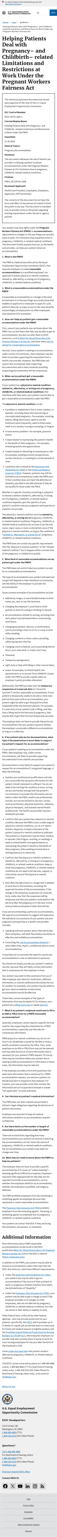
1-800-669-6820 (9, 1432)
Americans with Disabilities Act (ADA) (33, 1274)
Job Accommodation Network (34, 942)
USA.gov (28, 1531)
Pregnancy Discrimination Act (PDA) (23, 1208)
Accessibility (28, 1518)
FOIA (28, 1499)
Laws (14, 22)
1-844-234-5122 (9, 1435)
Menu (53, 12)
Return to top (8, 1386)
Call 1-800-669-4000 (11, 1451)
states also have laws (18, 1351)
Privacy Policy (28, 1505)
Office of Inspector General (28, 1524)
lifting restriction (23, 1005)
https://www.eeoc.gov (13, 1257)
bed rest (44, 1005)
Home (5, 22)
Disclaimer (28, 1512)
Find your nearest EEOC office (16, 1471)
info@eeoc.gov (9, 1376)
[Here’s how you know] (28, 3)
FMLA (29, 1322)
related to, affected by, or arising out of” (22, 534)
